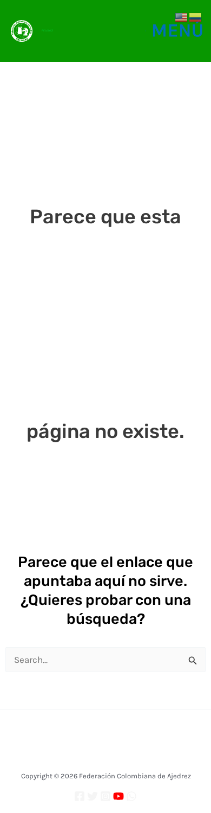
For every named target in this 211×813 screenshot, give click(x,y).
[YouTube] (118, 796)
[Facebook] (79, 796)
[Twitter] (92, 796)
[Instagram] (105, 796)
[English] (182, 16)
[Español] (196, 16)
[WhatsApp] (131, 796)
